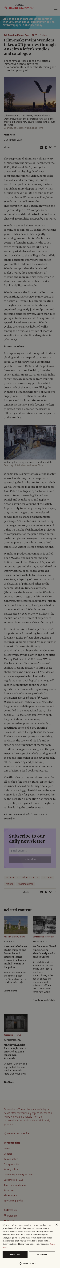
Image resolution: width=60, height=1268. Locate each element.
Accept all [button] (15, 1254)
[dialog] (30, 1244)
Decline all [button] (42, 1254)
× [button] (56, 1225)
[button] (29, 1263)
